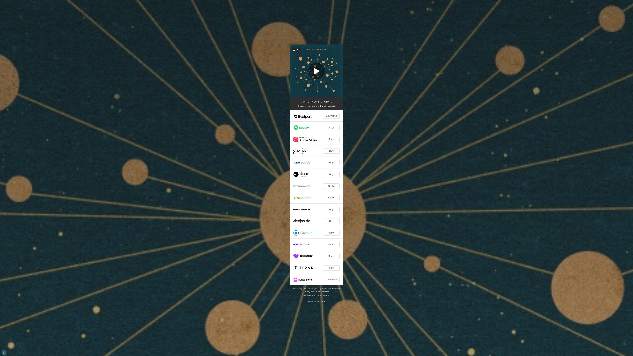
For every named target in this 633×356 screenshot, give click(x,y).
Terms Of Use (322, 291)
